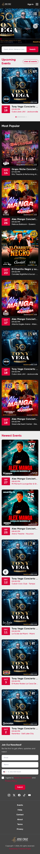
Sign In (30, 4)
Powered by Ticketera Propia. (20, 849)
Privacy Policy (11, 781)
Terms (20, 824)
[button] (35, 26)
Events (20, 805)
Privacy (20, 829)
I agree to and (20, 779)
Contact (20, 814)
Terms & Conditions (23, 778)
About (20, 819)
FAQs (20, 810)
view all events (30, 61)
